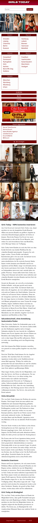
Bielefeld (24, 48)
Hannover (25, 46)
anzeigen (21, 142)
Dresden (6, 39)
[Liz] (31, 192)
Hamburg (24, 39)
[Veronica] (6, 154)
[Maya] (6, 211)
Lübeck (24, 41)
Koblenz (6, 71)
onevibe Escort (8, 134)
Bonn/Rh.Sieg (8, 69)
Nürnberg (6, 82)
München (6, 80)
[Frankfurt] (6, 23)
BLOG (19, 96)
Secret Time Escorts (9, 127)
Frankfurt (24, 57)
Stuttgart (24, 66)
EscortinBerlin (7, 136)
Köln (4, 64)
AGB (30, 520)
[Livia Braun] (31, 211)
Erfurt (5, 87)
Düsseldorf (7, 57)
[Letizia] (31, 173)
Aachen (5, 66)
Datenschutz (21, 520)
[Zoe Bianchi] (19, 211)
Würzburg (6, 85)
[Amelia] (19, 154)
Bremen (24, 43)
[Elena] (19, 173)
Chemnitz (6, 43)
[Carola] (6, 192)
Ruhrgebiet (7, 62)
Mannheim (25, 64)
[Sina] (19, 192)
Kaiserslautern (26, 62)
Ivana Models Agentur (10, 131)
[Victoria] (31, 154)
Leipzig (5, 41)
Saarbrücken (26, 59)
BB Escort (6, 138)
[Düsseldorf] (31, 23)
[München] (19, 23)
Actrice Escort (7, 129)
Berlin (5, 46)
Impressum (10, 520)
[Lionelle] (6, 173)
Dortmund (7, 59)
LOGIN (19, 100)
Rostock (6, 48)
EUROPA (19, 92)
